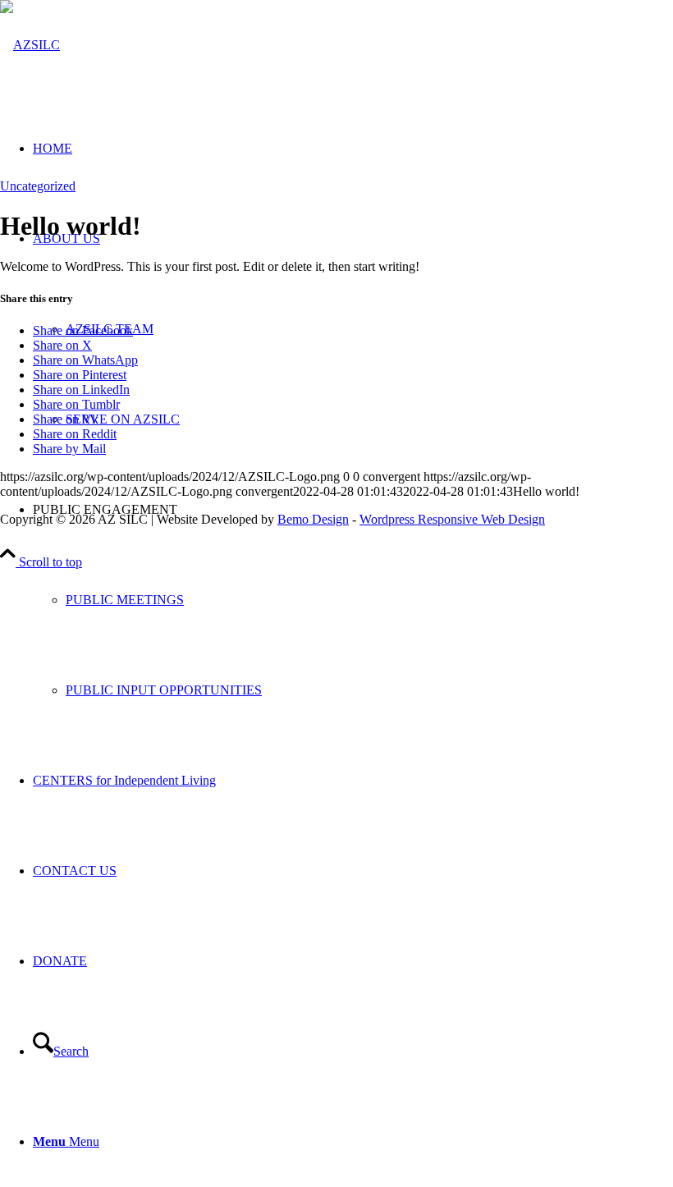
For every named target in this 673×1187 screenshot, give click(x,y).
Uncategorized (38, 186)
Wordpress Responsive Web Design (452, 519)
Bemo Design (313, 519)
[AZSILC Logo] (30, 45)
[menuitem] (353, 600)
